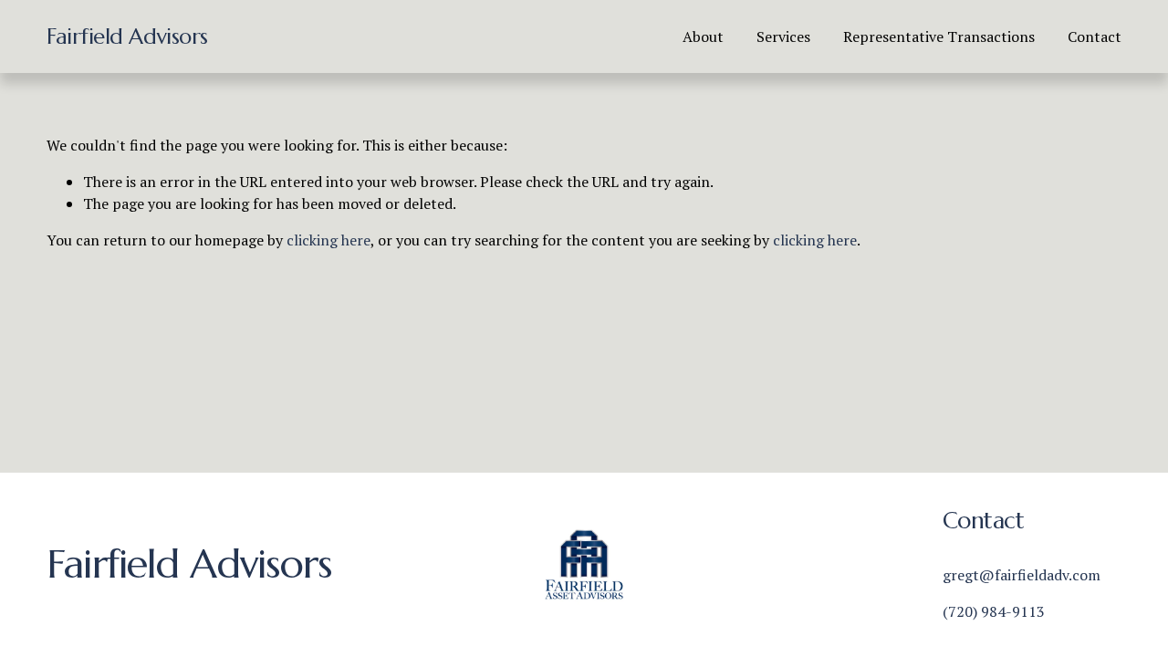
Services (783, 36)
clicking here (328, 240)
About (703, 36)
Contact (1094, 36)
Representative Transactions (939, 36)
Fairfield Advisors (127, 36)
